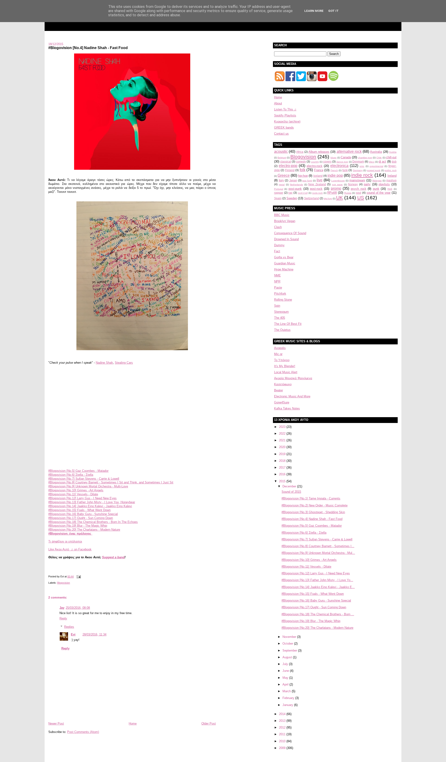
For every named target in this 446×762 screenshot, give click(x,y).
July (285, 664)
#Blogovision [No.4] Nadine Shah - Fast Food (88, 48)
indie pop (335, 175)
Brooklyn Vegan (284, 221)
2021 (282, 440)
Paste (278, 287)
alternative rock (349, 151)
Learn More (314, 11)
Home (133, 723)
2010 (282, 741)
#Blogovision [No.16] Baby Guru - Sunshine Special (83, 514)
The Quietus (282, 330)
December (289, 486)
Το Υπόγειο (281, 360)
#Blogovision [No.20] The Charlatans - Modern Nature (84, 529)
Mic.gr (278, 354)
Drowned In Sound (286, 239)
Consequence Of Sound (290, 233)
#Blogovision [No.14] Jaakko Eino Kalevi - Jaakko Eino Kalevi (90, 506)
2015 (282, 481)
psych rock (358, 188)
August (287, 657)
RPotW (332, 192)
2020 (282, 447)
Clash (278, 227)
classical (285, 161)
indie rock (362, 175)
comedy (301, 161)
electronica (339, 166)
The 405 (279, 317)
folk (302, 170)
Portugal (278, 189)
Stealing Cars (124, 362)
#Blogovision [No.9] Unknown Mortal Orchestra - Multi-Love (88, 486)
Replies (69, 627)
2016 (282, 474)
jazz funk (307, 180)
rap (290, 192)
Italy (281, 180)
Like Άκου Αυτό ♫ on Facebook (70, 549)
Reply (63, 618)
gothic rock (391, 170)
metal (282, 184)
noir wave (337, 184)
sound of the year (378, 192)
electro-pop (288, 166)
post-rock (316, 188)
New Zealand (317, 184)
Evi (73, 634)
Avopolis (280, 348)
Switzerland (311, 198)
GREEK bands (284, 127)
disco (371, 161)
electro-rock (314, 166)
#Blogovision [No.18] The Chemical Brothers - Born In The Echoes (93, 522)
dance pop (342, 161)
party (367, 184)
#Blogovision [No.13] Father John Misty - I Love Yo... (317, 580)
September (290, 650)
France (318, 170)
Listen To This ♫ (285, 109)
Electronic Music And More (292, 396)
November (289, 637)
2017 (282, 467)
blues (333, 157)
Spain (278, 198)
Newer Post (56, 723)
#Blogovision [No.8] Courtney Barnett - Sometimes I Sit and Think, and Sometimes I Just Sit (110, 482)
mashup (391, 180)
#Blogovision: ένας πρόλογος (70, 533)
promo (336, 188)
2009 (282, 748)
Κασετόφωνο (283, 384)
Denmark (358, 161)
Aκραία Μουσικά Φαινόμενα (293, 378)
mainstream (357, 180)
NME (277, 275)
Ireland (392, 175)
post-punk (295, 188)
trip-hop (328, 198)
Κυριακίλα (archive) (287, 121)
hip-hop (303, 175)
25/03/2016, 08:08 (78, 607)
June (286, 670)
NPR (277, 281)
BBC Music (281, 215)
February (288, 698)
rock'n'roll (303, 193)
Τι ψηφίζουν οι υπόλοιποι (65, 541)
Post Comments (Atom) (83, 732)
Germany (358, 170)
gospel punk (373, 170)
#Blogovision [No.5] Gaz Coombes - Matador (78, 471)
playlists (384, 184)
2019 (282, 454)
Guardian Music (284, 263)
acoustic (281, 151)
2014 (282, 714)
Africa (299, 151)
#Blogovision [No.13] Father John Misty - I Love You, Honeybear (91, 502)
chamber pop (365, 157)
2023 (282, 427)
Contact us (281, 133)
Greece (284, 175)
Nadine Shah (104, 362)
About (278, 103)
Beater (278, 390)
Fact (277, 251)
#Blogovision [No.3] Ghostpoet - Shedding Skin (313, 512)
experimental (376, 166)
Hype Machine (283, 269)
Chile (379, 157)
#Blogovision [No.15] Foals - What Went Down (79, 510)
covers (327, 161)
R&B (389, 189)
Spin (277, 305)
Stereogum (281, 311)
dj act (382, 161)
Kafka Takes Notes (287, 408)
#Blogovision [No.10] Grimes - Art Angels (75, 490)
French (334, 170)
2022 (282, 433)
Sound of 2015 (291, 491)
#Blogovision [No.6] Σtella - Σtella (70, 474)
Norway (353, 184)
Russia (347, 193)
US (360, 197)
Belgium (282, 157)
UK (339, 197)
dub (394, 161)
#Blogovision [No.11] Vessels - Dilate (73, 494)
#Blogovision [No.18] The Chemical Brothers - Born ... (318, 614)
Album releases (318, 151)
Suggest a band (113, 557)
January (288, 705)
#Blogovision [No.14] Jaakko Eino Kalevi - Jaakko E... (318, 587)
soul (358, 192)
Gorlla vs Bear (283, 257)
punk (376, 188)
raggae (278, 192)
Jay (61, 607)
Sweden (291, 198)
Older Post (208, 723)
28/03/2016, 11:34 (94, 634)
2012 (282, 727)
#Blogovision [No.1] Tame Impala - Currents (311, 498)
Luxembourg (338, 180)
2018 (282, 461)
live (319, 180)
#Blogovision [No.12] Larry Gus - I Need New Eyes (82, 498)
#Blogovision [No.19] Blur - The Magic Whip (77, 525)
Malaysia (377, 180)
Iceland (318, 175)
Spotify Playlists (285, 115)
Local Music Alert (285, 372)
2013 (282, 720)
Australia (376, 151)
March (287, 691)
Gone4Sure (281, 402)
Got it (333, 11)
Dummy (279, 245)
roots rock (317, 193)
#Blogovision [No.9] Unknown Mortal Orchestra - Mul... (318, 553)
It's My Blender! (284, 366)
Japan (293, 180)
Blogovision (63, 582)
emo (362, 166)
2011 (282, 734)
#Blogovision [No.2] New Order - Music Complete (315, 505)
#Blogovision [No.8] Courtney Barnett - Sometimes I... (318, 546)
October (288, 643)
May (285, 677)
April (285, 684)
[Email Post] (78, 576)
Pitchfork (280, 293)
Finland (290, 170)
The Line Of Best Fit (288, 324)
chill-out (391, 157)
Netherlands (296, 184)
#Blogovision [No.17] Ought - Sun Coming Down (80, 518)
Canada (346, 157)
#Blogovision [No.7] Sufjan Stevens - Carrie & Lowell (83, 478)
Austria (393, 152)
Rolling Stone (283, 299)
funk (345, 170)
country (315, 161)
